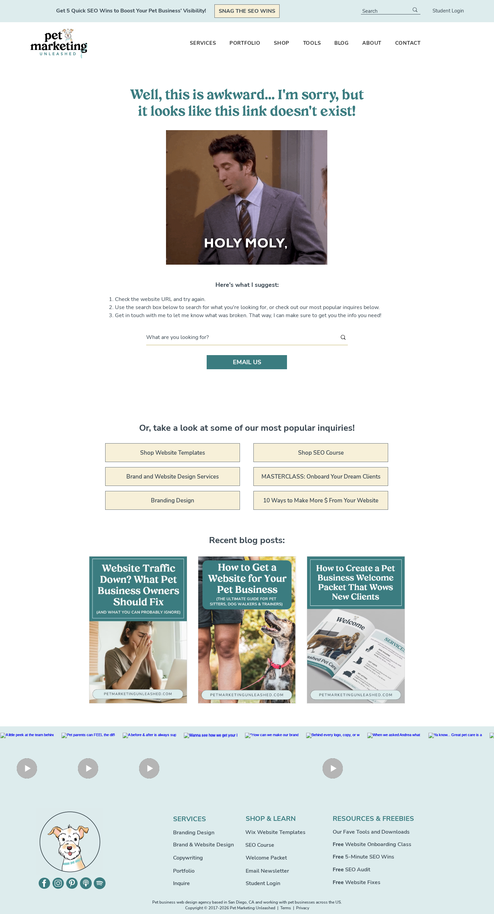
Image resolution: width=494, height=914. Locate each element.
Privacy (302, 908)
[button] (282, 43)
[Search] (415, 9)
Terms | (288, 908)
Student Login (448, 10)
